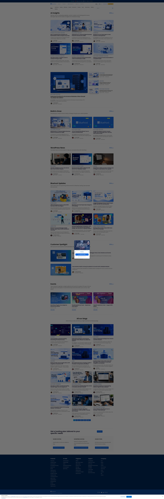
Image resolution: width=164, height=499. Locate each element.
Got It (129, 496)
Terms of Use (13, 496)
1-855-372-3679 (82, 254)
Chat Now (82, 251)
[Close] (163, 497)
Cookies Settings (123, 496)
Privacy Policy (25, 497)
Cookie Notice (3, 498)
